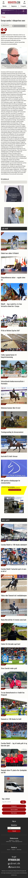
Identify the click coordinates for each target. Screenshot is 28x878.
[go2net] (14, 863)
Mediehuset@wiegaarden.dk (17, 841)
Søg (23, 802)
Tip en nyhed (14, 809)
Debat (3, 273)
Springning (4, 249)
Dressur (3, 404)
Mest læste (14, 813)
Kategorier (14, 806)
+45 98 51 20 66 (8, 841)
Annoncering (19, 849)
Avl (2, 351)
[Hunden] (14, 859)
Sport (3, 32)
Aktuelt (3, 476)
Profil (3, 616)
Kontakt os (13, 849)
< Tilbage (3, 17)
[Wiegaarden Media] (14, 867)
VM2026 (3, 541)
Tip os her (8, 849)
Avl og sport (4, 377)
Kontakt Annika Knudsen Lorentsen (15, 489)
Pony (3, 688)
